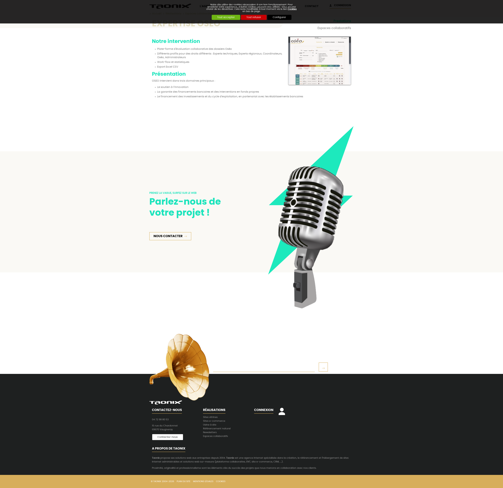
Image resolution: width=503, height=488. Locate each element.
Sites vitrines (210, 417)
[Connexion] (283, 413)
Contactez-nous (167, 437)
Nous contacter (168, 236)
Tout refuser (253, 17)
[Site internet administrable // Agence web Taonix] (165, 402)
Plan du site (183, 481)
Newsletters (210, 432)
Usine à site (209, 425)
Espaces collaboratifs (334, 28)
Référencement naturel (217, 428)
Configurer (279, 17)
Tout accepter (226, 17)
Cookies (292, 9)
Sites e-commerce (214, 421)
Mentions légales (203, 481)
